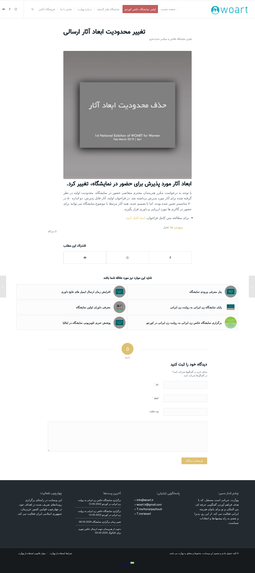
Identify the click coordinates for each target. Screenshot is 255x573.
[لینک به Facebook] (10, 9)
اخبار (166, 227)
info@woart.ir (145, 500)
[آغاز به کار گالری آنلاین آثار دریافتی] (252, 287)
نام (156, 384)
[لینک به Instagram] (16, 9)
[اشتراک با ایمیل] (85, 257)
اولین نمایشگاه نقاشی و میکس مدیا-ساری (170, 39)
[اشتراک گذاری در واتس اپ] (127, 257)
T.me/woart (144, 514)
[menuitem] (168, 9)
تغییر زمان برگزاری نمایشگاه (106, 521)
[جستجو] (32, 9)
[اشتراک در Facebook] (170, 257)
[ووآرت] (230, 9)
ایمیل (155, 398)
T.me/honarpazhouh (149, 509)
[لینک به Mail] (4, 9)
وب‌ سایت (154, 411)
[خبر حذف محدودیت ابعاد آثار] (127, 115)
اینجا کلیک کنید (136, 217)
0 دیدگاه (52, 232)
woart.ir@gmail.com (149, 504)
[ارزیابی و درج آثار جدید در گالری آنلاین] (3, 287)
